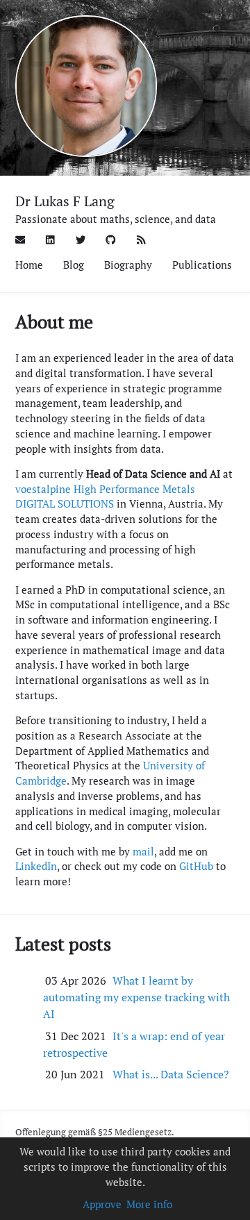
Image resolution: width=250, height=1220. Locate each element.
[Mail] (20, 239)
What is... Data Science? (170, 1074)
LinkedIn (36, 866)
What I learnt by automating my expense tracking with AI (136, 997)
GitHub (196, 866)
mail (143, 851)
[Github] (111, 239)
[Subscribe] (141, 239)
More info (149, 1204)
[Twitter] (81, 239)
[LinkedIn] (50, 239)
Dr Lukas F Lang (65, 201)
